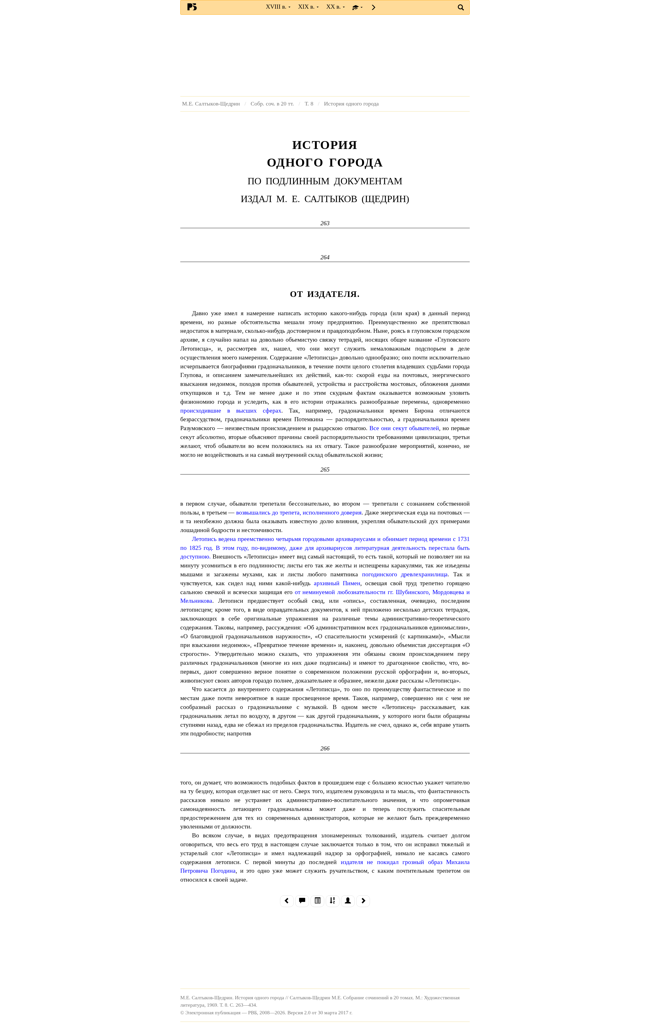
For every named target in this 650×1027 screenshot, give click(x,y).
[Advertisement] (325, 55)
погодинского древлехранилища (405, 574)
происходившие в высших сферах (230, 410)
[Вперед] (363, 901)
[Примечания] (302, 901)
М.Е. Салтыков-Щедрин (211, 104)
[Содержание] (317, 901)
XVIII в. (277, 6)
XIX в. (307, 6)
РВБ (192, 6)
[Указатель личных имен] (348, 901)
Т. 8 (309, 104)
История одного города (351, 104)
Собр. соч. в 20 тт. (272, 104)
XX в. (334, 6)
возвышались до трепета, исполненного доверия (299, 512)
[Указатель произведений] (332, 901)
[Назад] (287, 901)
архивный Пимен (337, 583)
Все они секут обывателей (404, 428)
